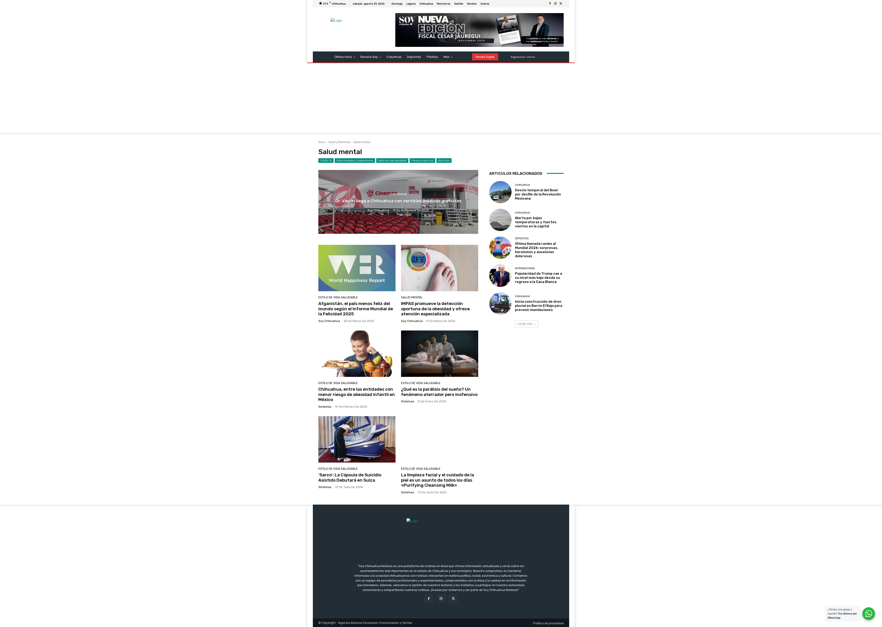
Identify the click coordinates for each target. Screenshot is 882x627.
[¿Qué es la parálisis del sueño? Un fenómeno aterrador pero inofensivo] (439, 353)
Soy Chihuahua (329, 321)
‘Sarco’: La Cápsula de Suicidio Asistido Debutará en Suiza (349, 477)
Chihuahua (398, 194)
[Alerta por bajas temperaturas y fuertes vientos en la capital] (500, 220)
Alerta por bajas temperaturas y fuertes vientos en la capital (536, 222)
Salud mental (412, 297)
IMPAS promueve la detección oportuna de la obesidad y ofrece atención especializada (435, 309)
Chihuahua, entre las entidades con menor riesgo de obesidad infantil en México (356, 394)
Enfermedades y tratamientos (354, 160)
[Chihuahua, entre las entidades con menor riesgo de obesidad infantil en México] (357, 353)
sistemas (324, 406)
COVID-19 (326, 160)
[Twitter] (561, 3)
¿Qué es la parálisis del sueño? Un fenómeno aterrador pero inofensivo (439, 392)
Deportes (522, 238)
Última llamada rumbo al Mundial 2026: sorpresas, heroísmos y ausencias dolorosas (536, 250)
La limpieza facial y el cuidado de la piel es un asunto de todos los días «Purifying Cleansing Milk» (437, 480)
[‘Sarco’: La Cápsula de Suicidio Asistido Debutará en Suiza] (357, 439)
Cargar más (524, 324)
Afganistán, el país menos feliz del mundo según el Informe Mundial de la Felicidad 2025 (355, 309)
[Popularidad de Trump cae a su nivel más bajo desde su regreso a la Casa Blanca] (500, 275)
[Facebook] (550, 3)
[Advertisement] (441, 100)
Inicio (321, 142)
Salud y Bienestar (339, 142)
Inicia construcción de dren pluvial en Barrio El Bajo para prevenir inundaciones (538, 305)
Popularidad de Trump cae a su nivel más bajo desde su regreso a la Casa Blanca (538, 277)
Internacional (525, 268)
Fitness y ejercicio (422, 160)
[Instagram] (555, 3)
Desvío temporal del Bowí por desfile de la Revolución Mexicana (538, 194)
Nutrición (444, 160)
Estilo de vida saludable (392, 160)
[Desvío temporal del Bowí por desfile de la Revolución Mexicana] (500, 192)
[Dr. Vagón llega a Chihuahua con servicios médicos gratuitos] (398, 202)
